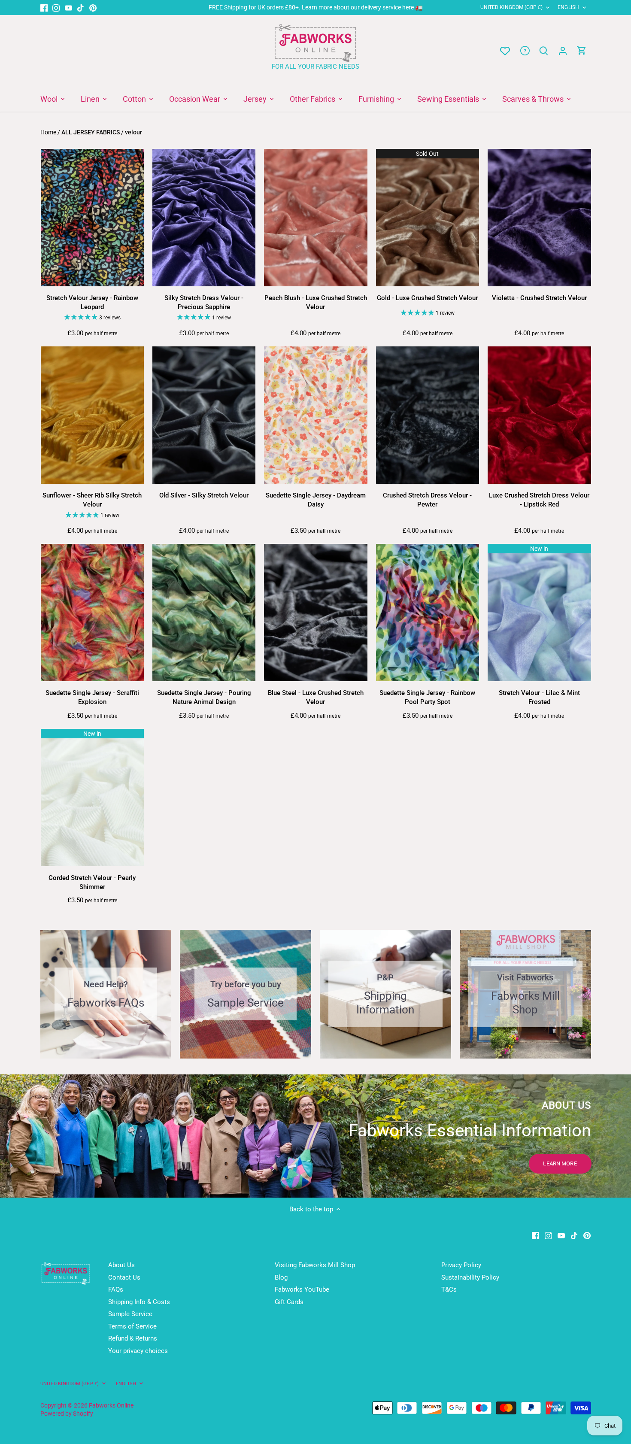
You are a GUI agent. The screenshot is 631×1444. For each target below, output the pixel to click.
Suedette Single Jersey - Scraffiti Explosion (92, 697)
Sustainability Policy (470, 1277)
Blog (281, 1277)
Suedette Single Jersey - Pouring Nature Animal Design (204, 697)
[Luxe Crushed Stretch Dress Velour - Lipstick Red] (539, 415)
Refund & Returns (132, 1338)
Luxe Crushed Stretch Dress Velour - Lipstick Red (539, 499)
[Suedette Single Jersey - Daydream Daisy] (315, 415)
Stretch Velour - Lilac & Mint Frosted (539, 697)
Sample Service (130, 1314)
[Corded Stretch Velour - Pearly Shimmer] (92, 798)
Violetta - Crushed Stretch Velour (539, 298)
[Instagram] (56, 7)
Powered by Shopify (66, 1413)
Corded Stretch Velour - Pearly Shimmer (92, 882)
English (568, 7)
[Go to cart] (581, 51)
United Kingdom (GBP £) (511, 7)
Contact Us (124, 1277)
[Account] (562, 51)
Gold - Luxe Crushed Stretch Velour (427, 298)
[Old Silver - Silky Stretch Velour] (203, 415)
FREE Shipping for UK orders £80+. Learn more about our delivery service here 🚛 (316, 7)
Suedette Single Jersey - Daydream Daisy (316, 499)
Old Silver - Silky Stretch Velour (204, 495)
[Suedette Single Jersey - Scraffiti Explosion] (92, 613)
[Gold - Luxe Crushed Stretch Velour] (427, 218)
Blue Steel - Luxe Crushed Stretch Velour (316, 697)
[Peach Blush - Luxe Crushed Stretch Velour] (315, 218)
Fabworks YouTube (302, 1289)
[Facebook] (44, 7)
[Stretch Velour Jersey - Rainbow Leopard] (92, 218)
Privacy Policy (461, 1265)
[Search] (543, 51)
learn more (559, 1163)
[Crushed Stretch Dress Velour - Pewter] (427, 415)
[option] (315, 1136)
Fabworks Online (111, 1405)
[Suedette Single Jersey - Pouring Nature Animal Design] (203, 613)
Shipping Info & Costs (139, 1302)
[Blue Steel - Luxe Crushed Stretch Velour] (315, 613)
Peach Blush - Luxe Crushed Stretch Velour (315, 302)
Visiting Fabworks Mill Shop (315, 1265)
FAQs (115, 1289)
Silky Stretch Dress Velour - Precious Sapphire (203, 302)
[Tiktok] (80, 7)
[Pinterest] (93, 7)
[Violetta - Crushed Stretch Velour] (539, 218)
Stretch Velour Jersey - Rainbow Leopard (92, 302)
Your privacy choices (138, 1351)
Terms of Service (132, 1326)
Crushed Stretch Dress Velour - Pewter (427, 499)
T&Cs (449, 1289)
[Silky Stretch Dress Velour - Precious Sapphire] (203, 218)
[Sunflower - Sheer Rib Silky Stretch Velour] (92, 415)
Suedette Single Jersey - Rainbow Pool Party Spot (427, 697)
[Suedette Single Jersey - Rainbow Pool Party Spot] (427, 613)
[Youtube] (68, 7)
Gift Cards (289, 1302)
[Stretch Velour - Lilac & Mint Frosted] (539, 613)
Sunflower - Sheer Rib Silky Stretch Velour (92, 499)
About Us (121, 1265)
